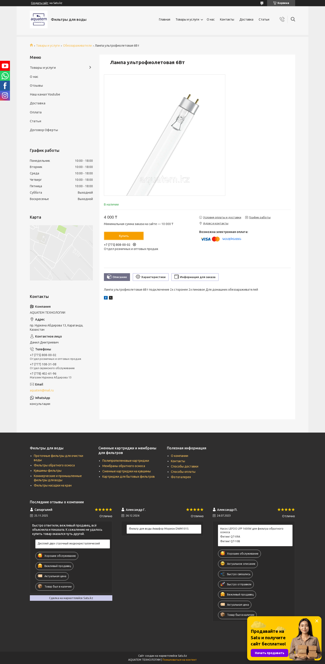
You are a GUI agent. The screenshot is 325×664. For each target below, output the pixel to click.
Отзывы (36, 85)
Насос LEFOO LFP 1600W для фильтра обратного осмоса (251, 530)
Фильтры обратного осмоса (54, 465)
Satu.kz (182, 655)
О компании (179, 456)
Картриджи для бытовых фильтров (128, 476)
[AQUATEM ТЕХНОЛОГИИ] (39, 19)
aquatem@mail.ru (42, 390)
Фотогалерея (181, 477)
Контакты (227, 19)
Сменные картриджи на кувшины (126, 471)
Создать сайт (39, 3)
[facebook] (106, 298)
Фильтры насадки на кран (53, 485)
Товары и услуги (187, 19)
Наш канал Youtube (45, 94)
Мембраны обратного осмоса (123, 466)
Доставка (246, 19)
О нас (211, 19)
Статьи (264, 19)
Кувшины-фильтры (47, 470)
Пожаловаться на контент (179, 659)
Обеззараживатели (77, 45)
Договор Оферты (44, 130)
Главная (164, 19)
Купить (124, 236)
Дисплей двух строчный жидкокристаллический (69, 543)
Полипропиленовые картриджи (125, 460)
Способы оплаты (183, 471)
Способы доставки (184, 466)
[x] (111, 298)
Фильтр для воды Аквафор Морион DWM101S (158, 528)
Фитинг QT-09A (230, 536)
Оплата (36, 112)
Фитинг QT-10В (230, 541)
